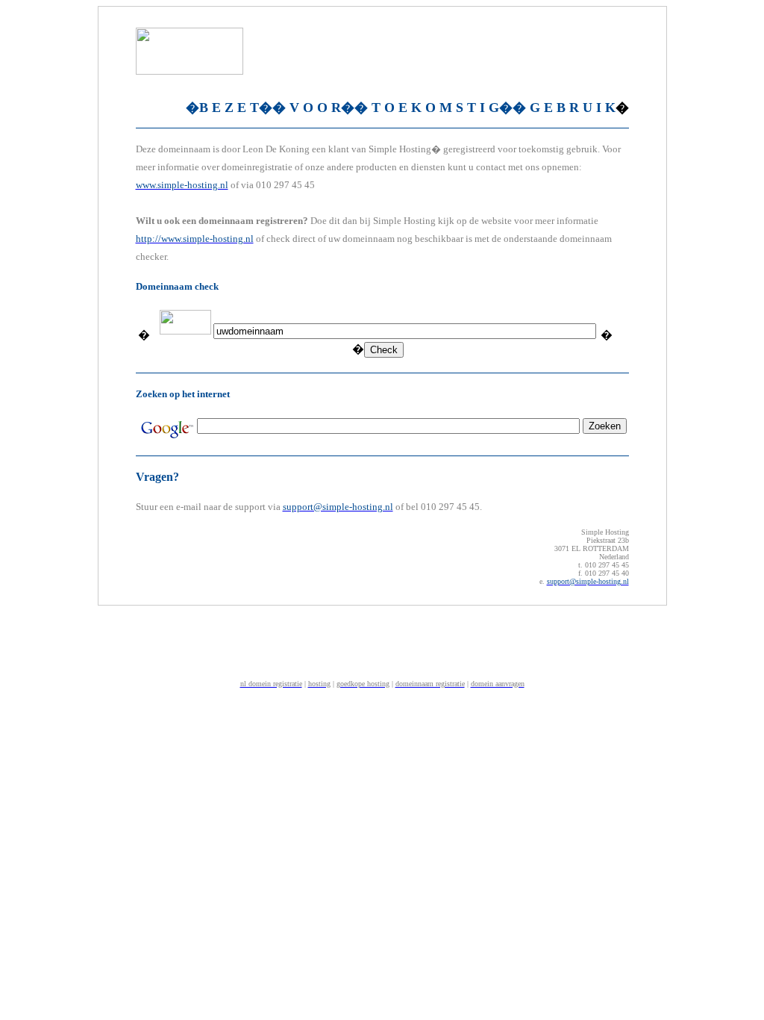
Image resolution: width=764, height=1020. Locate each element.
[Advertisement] (382, 640)
